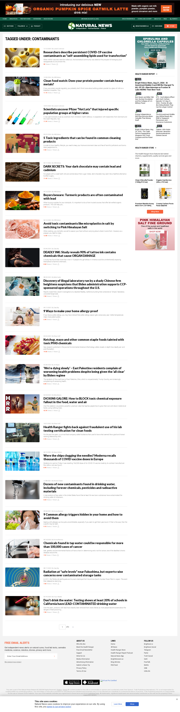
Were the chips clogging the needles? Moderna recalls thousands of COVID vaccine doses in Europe (79, 457)
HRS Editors (57, 77)
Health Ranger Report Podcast (122, 653)
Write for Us (80, 656)
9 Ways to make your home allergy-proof (70, 311)
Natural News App (117, 656)
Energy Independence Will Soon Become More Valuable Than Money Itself (144, 117)
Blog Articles (115, 662)
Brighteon (13, 19)
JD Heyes (57, 365)
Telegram (147, 650)
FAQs (165, 19)
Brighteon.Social (150, 647)
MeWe (146, 665)
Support (79, 653)
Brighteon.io (148, 644)
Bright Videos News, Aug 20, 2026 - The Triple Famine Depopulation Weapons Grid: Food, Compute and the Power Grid (144, 134)
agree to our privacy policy (59, 706)
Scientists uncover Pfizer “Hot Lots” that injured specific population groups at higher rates (81, 111)
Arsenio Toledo (58, 481)
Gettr (146, 659)
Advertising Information (85, 662)
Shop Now (155, 212)
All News (114, 647)
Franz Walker (58, 596)
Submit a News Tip (83, 665)
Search (174, 19)
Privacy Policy (81, 668)
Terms (65, 690)
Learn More (118, 704)
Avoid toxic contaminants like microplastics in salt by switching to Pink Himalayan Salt (78, 225)
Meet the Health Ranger (85, 647)
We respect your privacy (13, 662)
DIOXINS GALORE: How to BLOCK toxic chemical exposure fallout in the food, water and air (82, 400)
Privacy (59, 690)
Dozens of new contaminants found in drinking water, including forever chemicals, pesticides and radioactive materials (80, 487)
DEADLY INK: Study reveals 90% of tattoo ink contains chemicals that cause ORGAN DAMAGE (79, 253)
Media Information (83, 659)
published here (93, 693)
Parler (146, 653)
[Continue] (54, 656)
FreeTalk (147, 662)
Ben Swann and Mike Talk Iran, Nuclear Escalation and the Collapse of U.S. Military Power (144, 100)
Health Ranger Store (144, 148)
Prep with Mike (25, 19)
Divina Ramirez (58, 511)
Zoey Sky (56, 248)
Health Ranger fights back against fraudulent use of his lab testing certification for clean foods (82, 428)
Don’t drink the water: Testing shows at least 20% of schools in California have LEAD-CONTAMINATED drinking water (85, 601)
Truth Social (148, 656)
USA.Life (147, 671)
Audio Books (48, 19)
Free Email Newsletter (84, 650)
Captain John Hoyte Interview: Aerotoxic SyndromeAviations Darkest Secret (163, 132)
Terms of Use (81, 671)
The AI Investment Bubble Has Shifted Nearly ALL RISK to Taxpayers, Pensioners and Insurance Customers (165, 118)
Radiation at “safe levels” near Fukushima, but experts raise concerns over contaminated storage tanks (83, 573)
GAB (145, 668)
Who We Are (80, 644)
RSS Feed (114, 665)
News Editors (58, 452)
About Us (157, 19)
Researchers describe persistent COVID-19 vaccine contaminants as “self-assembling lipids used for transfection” (85, 53)
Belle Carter (57, 277)
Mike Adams (57, 395)
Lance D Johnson (59, 48)
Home (5, 19)
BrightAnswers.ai (128, 19)
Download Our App (144, 19)
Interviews (37, 19)
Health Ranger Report (145, 74)
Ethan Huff (57, 336)
